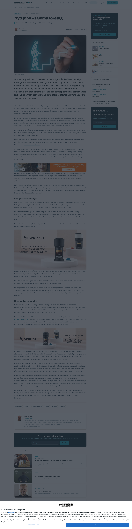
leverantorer (11, 512)
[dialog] (66, 515)
